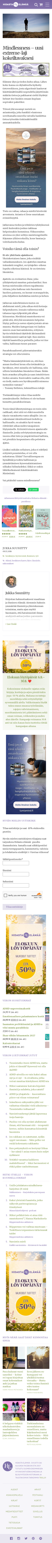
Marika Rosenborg (35, 1392)
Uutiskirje (14, 1506)
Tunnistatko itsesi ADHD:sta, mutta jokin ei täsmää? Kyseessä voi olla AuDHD (28, 1066)
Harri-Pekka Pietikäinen (13, 1389)
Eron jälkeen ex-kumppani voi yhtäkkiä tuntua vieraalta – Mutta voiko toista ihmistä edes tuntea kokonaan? (38, 1380)
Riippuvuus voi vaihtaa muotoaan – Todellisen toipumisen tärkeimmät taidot (28, 1230)
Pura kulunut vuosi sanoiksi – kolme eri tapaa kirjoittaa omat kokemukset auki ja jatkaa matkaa (13, 1379)
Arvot (37, 1489)
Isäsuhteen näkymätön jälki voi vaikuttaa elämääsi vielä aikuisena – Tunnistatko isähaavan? (29, 1105)
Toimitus (37, 1517)
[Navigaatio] (47, 4)
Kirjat (14, 1500)
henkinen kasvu (19, 561)
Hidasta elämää (15, 4)
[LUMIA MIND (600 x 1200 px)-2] (26, 774)
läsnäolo (36, 561)
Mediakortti (37, 1506)
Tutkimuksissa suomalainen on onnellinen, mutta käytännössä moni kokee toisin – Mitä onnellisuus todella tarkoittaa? (37, 1432)
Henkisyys (10, 556)
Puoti (14, 1517)
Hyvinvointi (21, 556)
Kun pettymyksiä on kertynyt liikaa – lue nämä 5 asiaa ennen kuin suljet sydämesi (29, 1151)
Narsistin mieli (17, 1241)
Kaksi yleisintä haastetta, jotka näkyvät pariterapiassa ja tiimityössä (26, 1203)
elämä (8, 561)
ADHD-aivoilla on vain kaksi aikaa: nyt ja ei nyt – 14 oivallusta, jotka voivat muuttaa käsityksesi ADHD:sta (29, 1078)
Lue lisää (11, 624)
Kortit (37, 1500)
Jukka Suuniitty (15, 548)
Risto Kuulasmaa (34, 1444)
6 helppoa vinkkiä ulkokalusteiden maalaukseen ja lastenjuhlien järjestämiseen (12, 1429)
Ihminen (31, 556)
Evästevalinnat (14, 1528)
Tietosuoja (14, 1522)
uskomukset (8, 563)
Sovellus (38, 1511)
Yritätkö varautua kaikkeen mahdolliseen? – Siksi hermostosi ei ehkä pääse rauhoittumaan (29, 1163)
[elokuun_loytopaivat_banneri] (26, 954)
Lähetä (34, 489)
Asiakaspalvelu (14, 1495)
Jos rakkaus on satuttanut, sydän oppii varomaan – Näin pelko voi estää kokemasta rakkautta (27, 1140)
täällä (42, 1477)
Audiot (14, 1489)
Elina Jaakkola (9, 1438)
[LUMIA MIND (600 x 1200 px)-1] (26, 167)
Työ (37, 556)
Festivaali (37, 1495)
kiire (29, 561)
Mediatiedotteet (14, 1511)
